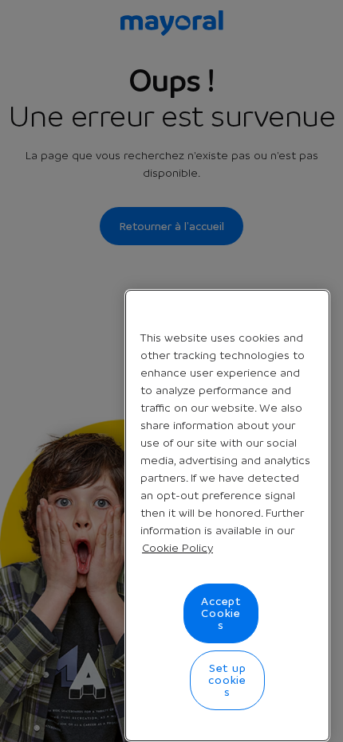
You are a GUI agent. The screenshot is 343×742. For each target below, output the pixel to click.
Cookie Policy (177, 548)
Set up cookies (227, 680)
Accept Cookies (221, 613)
